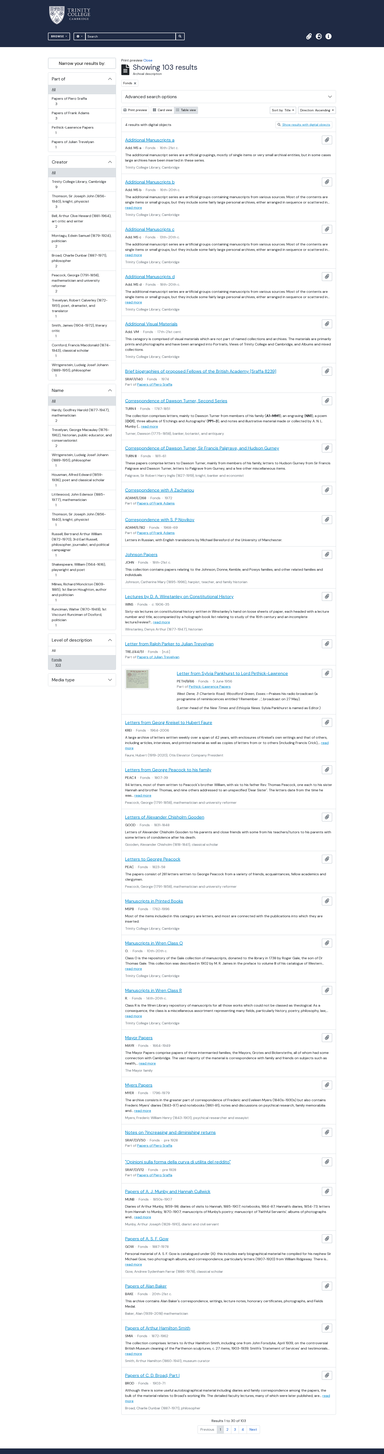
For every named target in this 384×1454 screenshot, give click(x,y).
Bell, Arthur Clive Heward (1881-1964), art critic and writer (81, 221)
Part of (58, 79)
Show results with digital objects (306, 125)
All (54, 89)
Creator (60, 162)
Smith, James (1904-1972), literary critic (79, 330)
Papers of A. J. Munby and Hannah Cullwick (167, 1191)
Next (253, 1429)
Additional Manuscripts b (150, 182)
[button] (309, 36)
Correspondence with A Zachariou (159, 490)
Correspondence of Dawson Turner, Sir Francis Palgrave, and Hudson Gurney (202, 448)
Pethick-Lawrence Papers (73, 130)
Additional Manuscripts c (149, 229)
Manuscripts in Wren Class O (154, 943)
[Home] (72, 15)
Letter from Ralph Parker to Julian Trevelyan (169, 643)
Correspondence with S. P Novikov (159, 519)
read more (133, 207)
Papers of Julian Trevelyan (73, 144)
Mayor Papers (139, 1037)
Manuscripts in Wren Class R (153, 990)
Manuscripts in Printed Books (154, 901)
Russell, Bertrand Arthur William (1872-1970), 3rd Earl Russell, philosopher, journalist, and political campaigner (80, 544)
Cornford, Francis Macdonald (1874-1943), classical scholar (81, 350)
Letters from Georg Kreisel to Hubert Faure (168, 722)
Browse (58, 36)
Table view (188, 110)
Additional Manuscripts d (150, 276)
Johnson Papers (141, 554)
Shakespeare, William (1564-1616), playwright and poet (79, 569)
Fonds (61, 662)
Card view (164, 110)
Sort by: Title (282, 110)
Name (58, 390)
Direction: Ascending (315, 110)
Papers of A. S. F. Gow (146, 1238)
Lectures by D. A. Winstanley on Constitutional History (179, 596)
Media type (63, 680)
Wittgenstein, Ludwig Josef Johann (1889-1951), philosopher (80, 370)
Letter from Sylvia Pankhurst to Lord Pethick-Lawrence (232, 673)
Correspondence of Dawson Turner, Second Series (176, 400)
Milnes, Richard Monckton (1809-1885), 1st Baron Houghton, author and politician (79, 592)
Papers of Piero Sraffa (69, 101)
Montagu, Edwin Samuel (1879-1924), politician (81, 241)
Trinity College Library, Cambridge (79, 184)
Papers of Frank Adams (70, 115)
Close (147, 60)
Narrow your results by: (82, 63)
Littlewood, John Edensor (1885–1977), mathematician (78, 499)
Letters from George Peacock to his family (168, 769)
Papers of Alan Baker (146, 1286)
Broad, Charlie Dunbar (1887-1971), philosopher (79, 260)
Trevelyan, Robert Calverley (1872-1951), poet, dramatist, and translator (80, 308)
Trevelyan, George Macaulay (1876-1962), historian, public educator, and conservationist (82, 437)
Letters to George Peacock (152, 859)
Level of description (72, 640)
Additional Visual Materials (151, 324)
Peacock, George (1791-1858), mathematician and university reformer (76, 283)
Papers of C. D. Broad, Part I (152, 1375)
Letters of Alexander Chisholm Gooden (164, 817)
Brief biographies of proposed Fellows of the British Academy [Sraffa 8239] (200, 371)
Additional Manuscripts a (149, 140)
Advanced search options (151, 97)
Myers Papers (138, 1085)
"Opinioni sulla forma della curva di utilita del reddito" (178, 1162)
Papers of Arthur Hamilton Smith (157, 1328)
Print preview (137, 110)
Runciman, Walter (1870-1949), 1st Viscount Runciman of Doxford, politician (79, 617)
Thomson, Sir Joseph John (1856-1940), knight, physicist (79, 201)
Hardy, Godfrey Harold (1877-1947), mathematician (80, 415)
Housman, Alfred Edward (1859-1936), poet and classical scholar (78, 480)
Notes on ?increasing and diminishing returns (170, 1132)
